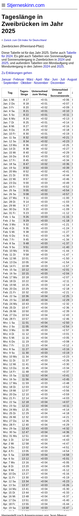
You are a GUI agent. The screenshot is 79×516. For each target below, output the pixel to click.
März (30, 79)
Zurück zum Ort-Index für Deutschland (25, 40)
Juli (62, 79)
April (39, 79)
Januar (6, 79)
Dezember (58, 82)
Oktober (26, 82)
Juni (55, 79)
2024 (61, 59)
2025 (5, 63)
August (72, 79)
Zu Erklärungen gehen (17, 73)
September (10, 82)
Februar (18, 79)
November (41, 82)
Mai (46, 79)
